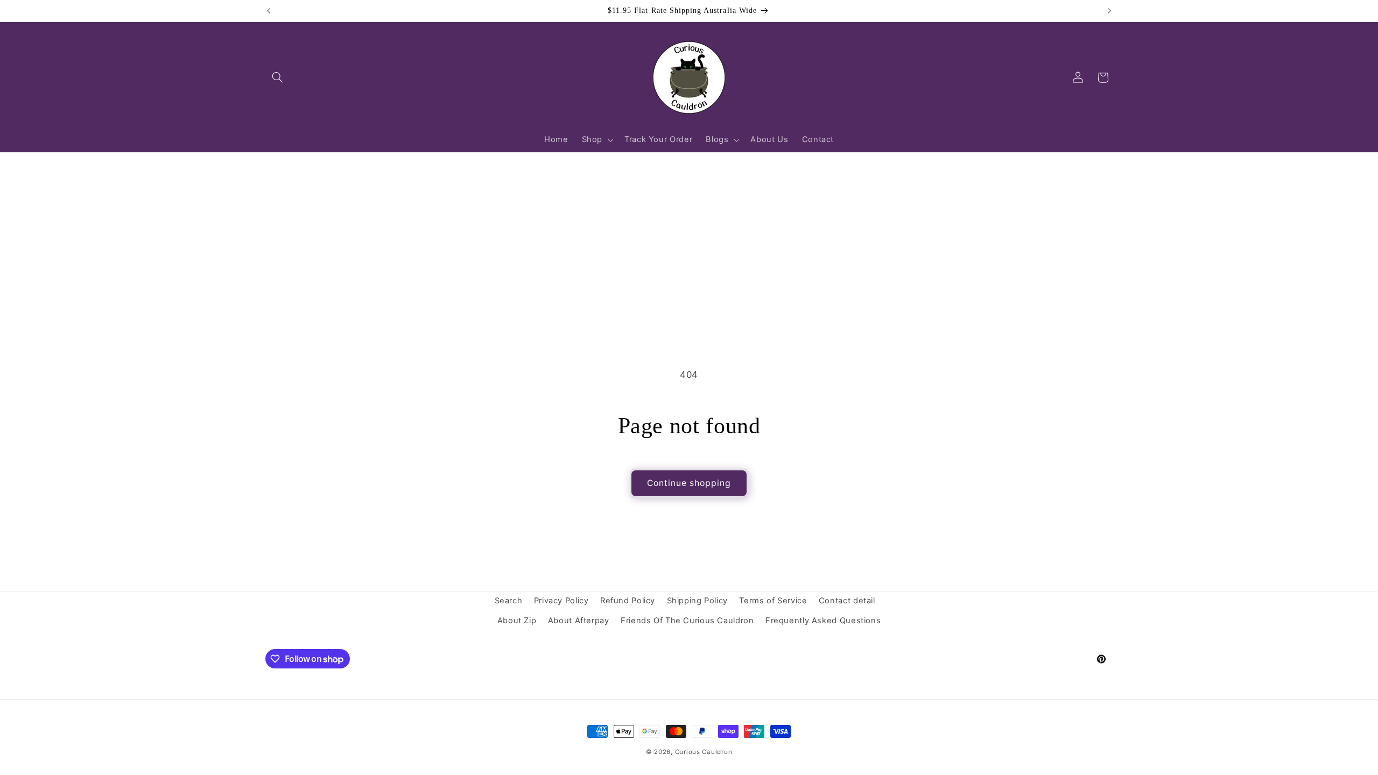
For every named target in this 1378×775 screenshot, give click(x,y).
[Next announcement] (1109, 11)
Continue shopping (689, 483)
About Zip (517, 620)
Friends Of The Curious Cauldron (687, 620)
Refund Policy (627, 600)
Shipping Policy (697, 600)
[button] (277, 77)
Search (509, 600)
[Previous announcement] (268, 11)
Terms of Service (773, 600)
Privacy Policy (561, 600)
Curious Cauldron (704, 752)
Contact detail (847, 600)
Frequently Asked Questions (823, 620)
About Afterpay (578, 620)
